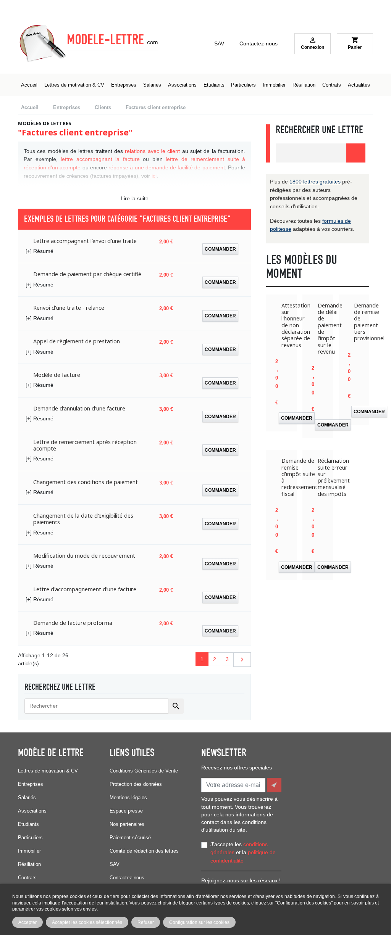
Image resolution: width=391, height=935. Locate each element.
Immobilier (29, 851)
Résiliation (29, 864)
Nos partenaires (127, 824)
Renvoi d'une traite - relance (68, 307)
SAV (219, 43)
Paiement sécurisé (130, 837)
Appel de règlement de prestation (76, 341)
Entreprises (30, 784)
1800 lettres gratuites (315, 182)
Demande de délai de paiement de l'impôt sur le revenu (330, 328)
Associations (32, 811)
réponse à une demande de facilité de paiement (166, 167)
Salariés (27, 797)
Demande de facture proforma (72, 623)
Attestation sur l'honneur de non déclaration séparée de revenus (295, 325)
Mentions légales (128, 797)
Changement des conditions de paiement (85, 482)
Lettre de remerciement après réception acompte (85, 445)
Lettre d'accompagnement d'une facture (84, 589)
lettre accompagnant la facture (100, 159)
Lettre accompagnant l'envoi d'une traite (85, 241)
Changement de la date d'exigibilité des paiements (83, 519)
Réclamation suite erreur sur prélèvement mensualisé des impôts (334, 477)
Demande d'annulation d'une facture (79, 408)
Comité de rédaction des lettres (144, 851)
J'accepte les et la (243, 852)
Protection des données (136, 784)
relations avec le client (152, 151)
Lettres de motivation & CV (48, 771)
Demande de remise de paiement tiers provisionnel (369, 322)
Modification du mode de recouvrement (84, 555)
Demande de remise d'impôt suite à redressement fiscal (299, 477)
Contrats (27, 877)
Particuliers (30, 837)
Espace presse (126, 811)
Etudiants (28, 824)
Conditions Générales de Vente (144, 771)
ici (154, 176)
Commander (220, 248)
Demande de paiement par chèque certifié (87, 274)
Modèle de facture (56, 375)
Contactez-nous (258, 43)
